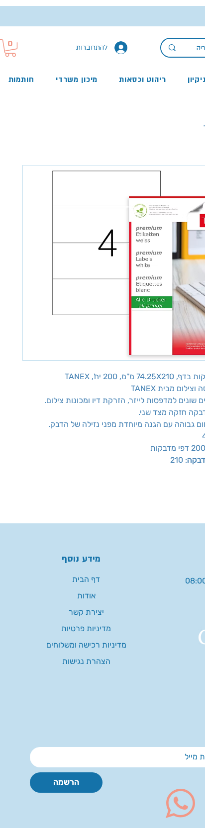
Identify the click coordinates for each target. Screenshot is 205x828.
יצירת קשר (86, 612)
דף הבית (86, 579)
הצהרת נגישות (86, 661)
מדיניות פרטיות (86, 628)
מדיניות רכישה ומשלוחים (86, 645)
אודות (86, 595)
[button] (10, 48)
